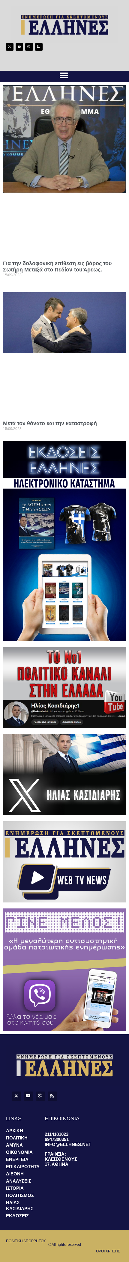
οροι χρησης (108, 1251)
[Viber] (29, 47)
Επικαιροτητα (23, 1166)
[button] (63, 75)
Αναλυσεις (18, 1180)
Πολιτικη (17, 1137)
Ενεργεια (17, 1159)
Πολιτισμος (20, 1195)
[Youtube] (19, 47)
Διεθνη (15, 1173)
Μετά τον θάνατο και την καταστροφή (50, 423)
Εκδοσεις (17, 1215)
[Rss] (39, 47)
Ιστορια (15, 1188)
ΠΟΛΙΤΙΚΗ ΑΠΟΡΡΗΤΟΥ (26, 1241)
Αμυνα (14, 1145)
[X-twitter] (10, 47)
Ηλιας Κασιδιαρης (19, 1205)
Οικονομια (19, 1152)
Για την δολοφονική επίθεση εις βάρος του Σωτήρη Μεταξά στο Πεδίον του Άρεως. (57, 266)
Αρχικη (14, 1130)
